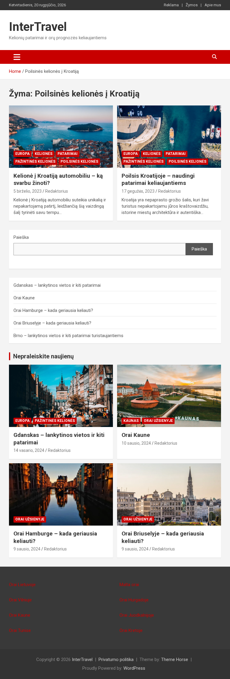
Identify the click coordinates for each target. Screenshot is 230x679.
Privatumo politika (116, 659)
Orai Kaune (24, 298)
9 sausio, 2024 (26, 549)
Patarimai (68, 154)
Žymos (192, 5)
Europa (22, 154)
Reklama (171, 5)
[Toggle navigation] (17, 57)
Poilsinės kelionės (79, 161)
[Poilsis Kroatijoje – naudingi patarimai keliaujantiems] (169, 136)
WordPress (134, 668)
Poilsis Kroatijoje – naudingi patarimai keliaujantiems (158, 179)
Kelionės (43, 154)
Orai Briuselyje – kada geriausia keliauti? (52, 323)
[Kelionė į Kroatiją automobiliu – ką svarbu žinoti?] (61, 136)
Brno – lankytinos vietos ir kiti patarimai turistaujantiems (68, 335)
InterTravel (38, 27)
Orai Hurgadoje (134, 600)
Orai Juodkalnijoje (136, 615)
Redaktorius (56, 191)
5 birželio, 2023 (27, 191)
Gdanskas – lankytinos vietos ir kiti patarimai (57, 285)
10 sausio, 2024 (136, 443)
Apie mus (213, 5)
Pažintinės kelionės (35, 161)
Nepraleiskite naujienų (43, 356)
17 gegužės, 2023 (138, 191)
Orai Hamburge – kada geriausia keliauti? (53, 310)
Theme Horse (174, 659)
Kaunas (131, 421)
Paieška (21, 237)
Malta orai (129, 584)
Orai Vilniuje (20, 600)
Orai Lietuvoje (22, 584)
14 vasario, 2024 (28, 450)
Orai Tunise (20, 630)
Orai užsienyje (158, 421)
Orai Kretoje (131, 630)
